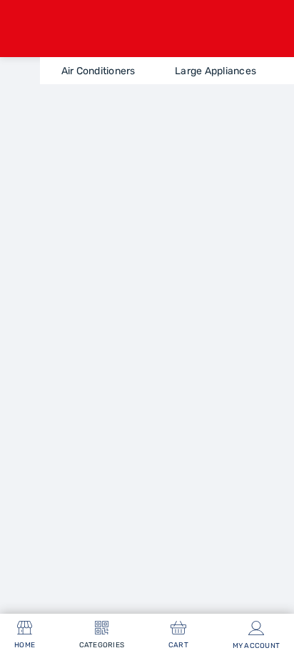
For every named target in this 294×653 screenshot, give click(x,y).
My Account (256, 646)
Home (24, 645)
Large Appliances (215, 71)
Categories (102, 645)
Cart (178, 645)
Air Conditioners (98, 71)
